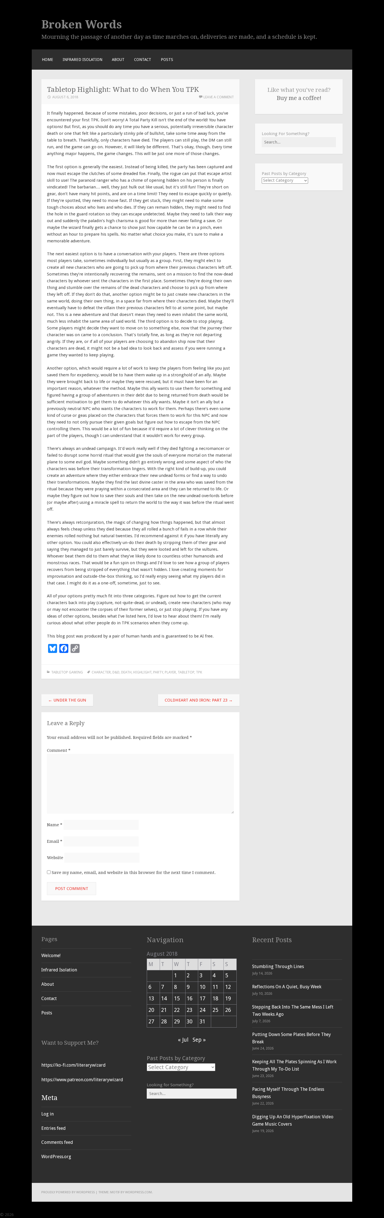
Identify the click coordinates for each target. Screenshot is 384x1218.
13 (151, 998)
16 (189, 998)
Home (47, 59)
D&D (115, 672)
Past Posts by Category (284, 173)
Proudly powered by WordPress (68, 1192)
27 (151, 1021)
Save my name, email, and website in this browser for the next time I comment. (134, 872)
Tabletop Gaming (67, 672)
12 (228, 987)
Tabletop (186, 672)
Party (158, 672)
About (118, 59)
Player (170, 672)
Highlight (142, 672)
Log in (47, 1114)
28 (164, 1021)
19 (228, 998)
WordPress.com (138, 1192)
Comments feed (57, 1142)
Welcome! (50, 955)
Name (54, 824)
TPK (199, 672)
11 (215, 987)
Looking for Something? (170, 1084)
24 (202, 1010)
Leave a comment (219, 97)
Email (54, 841)
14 (164, 998)
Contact (142, 59)
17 (202, 998)
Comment (59, 750)
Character (101, 672)
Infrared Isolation (82, 59)
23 (189, 1010)
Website (55, 857)
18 (215, 998)
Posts (167, 59)
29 (177, 1021)
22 (177, 1010)
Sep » (199, 1040)
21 (164, 1010)
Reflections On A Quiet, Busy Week (286, 986)
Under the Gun (67, 700)
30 (189, 1021)
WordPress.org (56, 1156)
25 (215, 1010)
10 (202, 987)
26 (228, 1010)
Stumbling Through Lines (278, 966)
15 (177, 998)
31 (202, 1021)
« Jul (183, 1040)
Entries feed (53, 1128)
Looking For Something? (286, 133)
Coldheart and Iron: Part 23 (199, 700)
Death (126, 672)
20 (151, 1010)
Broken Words (81, 24)
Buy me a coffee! (299, 98)
